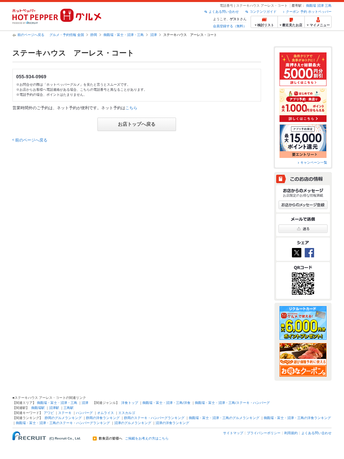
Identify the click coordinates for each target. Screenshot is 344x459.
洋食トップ (129, 403)
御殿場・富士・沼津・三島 (123, 35)
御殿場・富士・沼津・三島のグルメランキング (224, 418)
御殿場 (311, 5)
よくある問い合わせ (224, 11)
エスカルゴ (126, 413)
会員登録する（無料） (230, 26)
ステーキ (65, 413)
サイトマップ (233, 433)
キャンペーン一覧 (313, 162)
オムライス (105, 413)
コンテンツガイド (263, 11)
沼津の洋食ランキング (172, 423)
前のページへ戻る (30, 35)
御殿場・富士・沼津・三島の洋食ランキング (297, 418)
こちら (131, 108)
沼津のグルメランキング (132, 423)
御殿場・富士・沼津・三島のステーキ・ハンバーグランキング (63, 423)
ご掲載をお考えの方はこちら (147, 438)
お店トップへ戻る (137, 124)
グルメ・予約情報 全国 (66, 35)
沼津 (320, 5)
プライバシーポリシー (264, 433)
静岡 (93, 35)
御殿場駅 (38, 408)
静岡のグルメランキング (63, 418)
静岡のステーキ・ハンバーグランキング (154, 418)
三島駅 (68, 408)
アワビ (49, 413)
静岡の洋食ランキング (103, 418)
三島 (328, 5)
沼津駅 (54, 408)
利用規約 (291, 433)
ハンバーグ (84, 413)
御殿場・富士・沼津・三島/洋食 (166, 403)
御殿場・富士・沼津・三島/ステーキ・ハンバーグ (232, 403)
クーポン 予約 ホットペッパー (309, 11)
